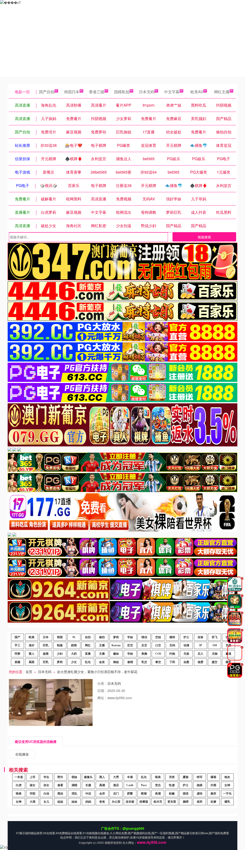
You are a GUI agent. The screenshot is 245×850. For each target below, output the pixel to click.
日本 (46, 637)
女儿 (46, 801)
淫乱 (74, 793)
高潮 (102, 785)
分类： (102, 683)
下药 (172, 662)
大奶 (74, 653)
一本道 (18, 777)
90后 (88, 793)
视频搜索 (204, 237)
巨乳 (46, 645)
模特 (172, 637)
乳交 (144, 662)
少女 (74, 662)
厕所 (213, 793)
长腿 (88, 785)
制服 (60, 645)
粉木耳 (158, 801)
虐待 (199, 793)
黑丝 (60, 793)
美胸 (144, 653)
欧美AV (196, 91)
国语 (186, 793)
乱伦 (88, 662)
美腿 (17, 662)
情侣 (144, 637)
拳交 (158, 662)
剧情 (74, 645)
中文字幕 (171, 91)
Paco (144, 785)
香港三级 (96, 91)
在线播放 (22, 754)
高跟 (31, 662)
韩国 (60, 637)
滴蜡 (74, 785)
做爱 (200, 662)
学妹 (130, 637)
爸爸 (102, 801)
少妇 (60, 653)
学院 (32, 793)
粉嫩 (172, 793)
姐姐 (60, 801)
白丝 (46, 793)
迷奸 (31, 645)
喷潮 (144, 793)
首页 (29, 671)
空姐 (158, 637)
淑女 (32, 785)
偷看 (60, 785)
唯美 (158, 777)
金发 (102, 662)
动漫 (186, 645)
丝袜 (200, 637)
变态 (158, 785)
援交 (214, 662)
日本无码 (146, 91)
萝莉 (116, 637)
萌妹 (74, 777)
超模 (46, 653)
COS (158, 653)
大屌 (32, 801)
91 (73, 637)
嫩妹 (116, 653)
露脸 (186, 777)
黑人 (102, 777)
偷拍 (102, 637)
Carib (130, 785)
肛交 (130, 645)
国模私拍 (121, 91)
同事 (17, 653)
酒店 (116, 785)
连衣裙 (130, 801)
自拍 (88, 637)
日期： (102, 690)
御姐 (116, 662)
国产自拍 (46, 91)
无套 (186, 653)
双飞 (214, 637)
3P (200, 645)
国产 (17, 637)
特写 (199, 777)
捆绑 (186, 801)
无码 (172, 645)
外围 (213, 785)
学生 (46, 777)
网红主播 (221, 91)
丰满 (130, 777)
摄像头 (88, 777)
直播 (88, 653)
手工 (17, 645)
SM (214, 645)
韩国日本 (71, 91)
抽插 (199, 785)
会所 (102, 793)
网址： (102, 697)
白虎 (19, 785)
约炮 (172, 653)
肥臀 (130, 793)
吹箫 (213, 801)
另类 (172, 777)
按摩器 (143, 801)
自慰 (186, 662)
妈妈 (88, 801)
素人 (31, 653)
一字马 (227, 793)
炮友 (227, 777)
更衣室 (171, 801)
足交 (144, 645)
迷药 (199, 801)
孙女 (46, 785)
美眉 (158, 793)
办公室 (116, 801)
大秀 (116, 777)
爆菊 (213, 777)
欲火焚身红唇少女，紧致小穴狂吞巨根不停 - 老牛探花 (97, 671)
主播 (102, 645)
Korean (116, 645)
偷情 (130, 662)
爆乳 (227, 801)
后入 (200, 653)
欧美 (31, 637)
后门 (116, 793)
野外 (60, 777)
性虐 (172, 785)
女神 (227, 785)
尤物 (214, 653)
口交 (158, 645)
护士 (186, 637)
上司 (32, 777)
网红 (88, 645)
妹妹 (74, 801)
